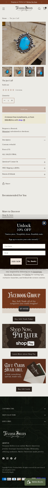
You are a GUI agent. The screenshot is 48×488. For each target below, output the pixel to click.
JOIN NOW (16, 261)
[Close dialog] (44, 223)
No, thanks (31, 261)
